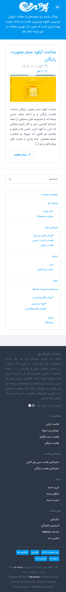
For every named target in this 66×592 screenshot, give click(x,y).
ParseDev (34, 577)
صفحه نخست (50, 194)
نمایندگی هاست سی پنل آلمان (42, 462)
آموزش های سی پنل (43, 235)
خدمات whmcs (50, 532)
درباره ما (54, 559)
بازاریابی (54, 519)
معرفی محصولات (45, 216)
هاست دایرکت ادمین (43, 240)
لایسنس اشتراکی (50, 525)
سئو (56, 280)
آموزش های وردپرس (43, 297)
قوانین (35, 552)
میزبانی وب (51, 227)
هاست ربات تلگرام (49, 437)
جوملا (50, 318)
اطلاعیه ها (22, 552)
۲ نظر (40, 71)
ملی (51, 265)
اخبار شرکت (47, 211)
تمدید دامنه (53, 500)
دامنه (55, 256)
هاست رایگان (46, 245)
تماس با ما (53, 538)
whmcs (49, 323)
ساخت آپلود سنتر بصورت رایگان (33, 55)
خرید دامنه (53, 487)
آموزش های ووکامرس (35, 309)
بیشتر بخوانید (20, 155)
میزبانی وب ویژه (50, 430)
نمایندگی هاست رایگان (46, 468)
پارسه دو (53, 203)
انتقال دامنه (53, 494)
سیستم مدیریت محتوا (45, 289)
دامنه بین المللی (45, 269)
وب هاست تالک (50, 552)
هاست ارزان (52, 424)
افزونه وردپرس (39, 304)
